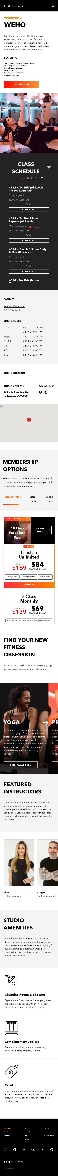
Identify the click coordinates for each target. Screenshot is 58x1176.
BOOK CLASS (29, 209)
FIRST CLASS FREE (21, 85)
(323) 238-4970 (12, 310)
